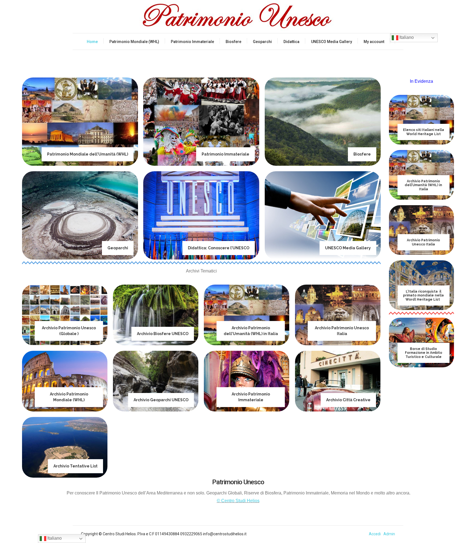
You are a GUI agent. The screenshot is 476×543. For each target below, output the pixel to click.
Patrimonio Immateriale (192, 41)
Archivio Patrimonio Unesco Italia (423, 242)
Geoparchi (262, 41)
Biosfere (233, 41)
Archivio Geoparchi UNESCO (161, 400)
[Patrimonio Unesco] (238, 16)
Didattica (291, 41)
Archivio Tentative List (75, 466)
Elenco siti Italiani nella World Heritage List (423, 132)
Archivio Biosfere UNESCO (162, 333)
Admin (389, 534)
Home (92, 41)
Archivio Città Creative (348, 400)
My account (374, 41)
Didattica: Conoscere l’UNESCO (218, 248)
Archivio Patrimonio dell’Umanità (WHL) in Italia (423, 185)
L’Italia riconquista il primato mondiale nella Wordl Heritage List (423, 295)
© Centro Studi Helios (238, 500)
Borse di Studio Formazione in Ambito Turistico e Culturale (423, 353)
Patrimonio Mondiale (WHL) (134, 41)
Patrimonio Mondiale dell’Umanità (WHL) (87, 154)
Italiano (406, 37)
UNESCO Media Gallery (331, 41)
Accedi (375, 534)
